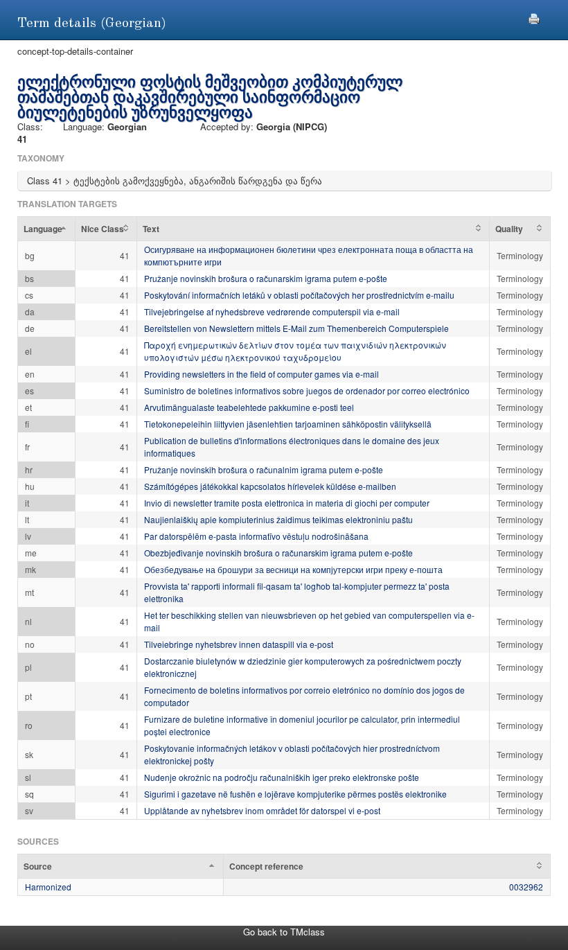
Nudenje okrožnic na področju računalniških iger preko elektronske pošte (281, 777)
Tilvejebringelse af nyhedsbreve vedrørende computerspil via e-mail (272, 311)
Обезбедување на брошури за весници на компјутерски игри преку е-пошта (293, 569)
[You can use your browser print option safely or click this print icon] (534, 17)
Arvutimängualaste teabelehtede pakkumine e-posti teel (249, 407)
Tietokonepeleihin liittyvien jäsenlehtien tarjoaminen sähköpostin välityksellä (288, 424)
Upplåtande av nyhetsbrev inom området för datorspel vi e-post (262, 810)
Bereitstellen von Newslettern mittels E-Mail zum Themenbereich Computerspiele (296, 328)
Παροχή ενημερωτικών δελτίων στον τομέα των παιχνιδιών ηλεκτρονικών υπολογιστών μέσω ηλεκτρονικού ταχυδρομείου (295, 351)
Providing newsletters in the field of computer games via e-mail (261, 374)
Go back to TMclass (284, 931)
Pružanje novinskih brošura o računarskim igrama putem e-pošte (265, 278)
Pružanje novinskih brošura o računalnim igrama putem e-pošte (263, 469)
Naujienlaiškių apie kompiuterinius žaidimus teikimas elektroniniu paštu (278, 519)
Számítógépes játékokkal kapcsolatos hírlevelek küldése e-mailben (270, 486)
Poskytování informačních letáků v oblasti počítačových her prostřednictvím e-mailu (299, 295)
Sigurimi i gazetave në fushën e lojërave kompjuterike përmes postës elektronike (295, 794)
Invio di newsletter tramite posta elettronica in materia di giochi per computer (286, 503)
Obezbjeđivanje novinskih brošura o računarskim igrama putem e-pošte (278, 552)
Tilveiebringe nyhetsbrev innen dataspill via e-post (238, 644)
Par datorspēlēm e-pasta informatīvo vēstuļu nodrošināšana (256, 536)
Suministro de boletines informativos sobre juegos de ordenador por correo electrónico (307, 390)
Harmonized (48, 886)
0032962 (526, 886)
